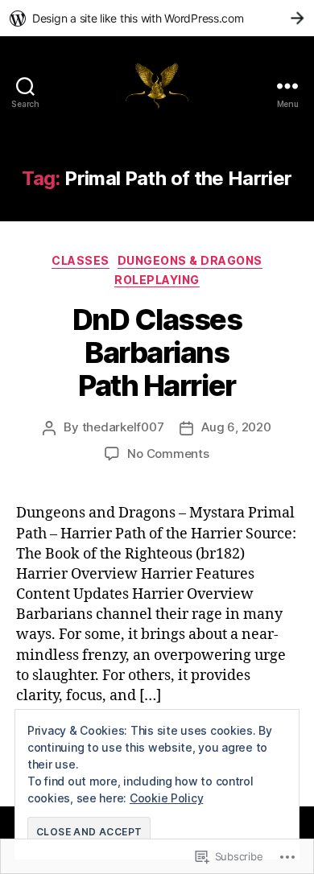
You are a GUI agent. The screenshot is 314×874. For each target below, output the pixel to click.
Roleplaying (157, 280)
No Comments (168, 453)
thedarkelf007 (123, 427)
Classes (80, 260)
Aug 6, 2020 (236, 427)
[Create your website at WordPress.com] (157, 18)
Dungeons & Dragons (190, 260)
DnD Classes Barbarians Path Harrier (157, 352)
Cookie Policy (167, 798)
